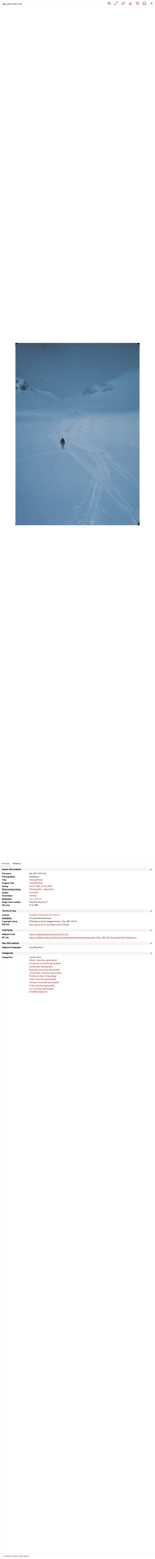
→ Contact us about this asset (15, 1556)
